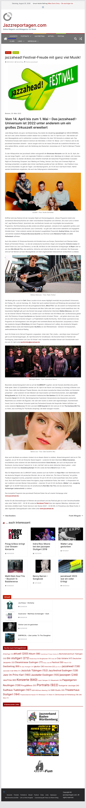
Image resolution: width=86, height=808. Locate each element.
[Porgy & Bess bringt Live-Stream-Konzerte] (15, 529)
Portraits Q (23, 795)
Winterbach (44, 694)
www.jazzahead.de (12, 496)
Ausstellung (45, 654)
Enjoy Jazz (47, 662)
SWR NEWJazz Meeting (41, 690)
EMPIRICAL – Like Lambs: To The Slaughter (34, 635)
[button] (30, 36)
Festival (61, 36)
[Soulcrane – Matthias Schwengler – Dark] (10, 616)
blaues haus (34, 658)
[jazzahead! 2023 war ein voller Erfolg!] (70, 561)
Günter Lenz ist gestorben (28, 625)
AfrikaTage (8, 654)
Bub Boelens (10, 516)
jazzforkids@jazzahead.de (30, 342)
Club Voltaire (64, 658)
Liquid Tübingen (44, 680)
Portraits (25, 36)
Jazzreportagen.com (24, 25)
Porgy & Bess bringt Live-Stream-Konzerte (15, 547)
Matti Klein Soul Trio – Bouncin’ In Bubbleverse (15, 579)
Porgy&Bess (28, 685)
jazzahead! (34, 62)
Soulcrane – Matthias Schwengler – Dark (33, 614)
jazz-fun (58, 666)
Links (20, 41)
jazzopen (69, 674)
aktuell (20, 653)
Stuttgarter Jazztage (69, 686)
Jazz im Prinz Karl (17, 674)
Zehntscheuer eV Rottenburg (66, 694)
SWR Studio (58, 690)
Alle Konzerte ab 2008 (11, 797)
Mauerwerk (56, 680)
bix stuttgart (18, 658)
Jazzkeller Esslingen (45, 674)
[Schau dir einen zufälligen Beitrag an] (80, 38)
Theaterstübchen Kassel (29, 694)
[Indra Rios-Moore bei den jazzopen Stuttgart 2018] (43, 529)
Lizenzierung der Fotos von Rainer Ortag (46, 797)
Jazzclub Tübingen (34, 670)
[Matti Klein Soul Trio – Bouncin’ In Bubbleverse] (15, 561)
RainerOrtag (19, 62)
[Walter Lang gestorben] (70, 529)
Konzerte (13, 36)
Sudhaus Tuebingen (17, 690)
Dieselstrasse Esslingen (29, 662)
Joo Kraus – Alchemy (26, 603)
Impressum (32, 41)
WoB (52, 694)
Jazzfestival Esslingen (63, 670)
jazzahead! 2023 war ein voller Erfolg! (69, 579)
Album (34, 653)
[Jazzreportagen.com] (5, 38)
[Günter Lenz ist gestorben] (10, 627)
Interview (50, 667)
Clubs (12, 41)
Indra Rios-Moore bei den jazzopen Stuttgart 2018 (41, 547)
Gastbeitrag (40, 36)
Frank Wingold (75, 516)
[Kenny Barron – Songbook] (43, 561)
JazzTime (9, 680)
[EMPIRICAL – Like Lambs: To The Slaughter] (10, 638)
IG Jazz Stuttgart (26, 666)
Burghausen (45, 658)
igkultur (39, 666)
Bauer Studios (54, 654)
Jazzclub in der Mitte (12, 671)
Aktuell (51, 36)
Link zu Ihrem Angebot (26, 797)
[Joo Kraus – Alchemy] (10, 605)
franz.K (67, 662)
